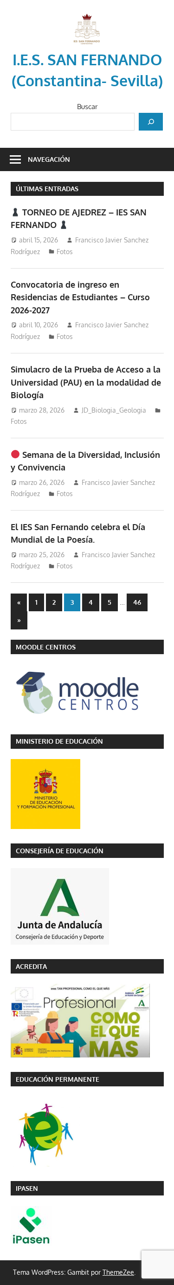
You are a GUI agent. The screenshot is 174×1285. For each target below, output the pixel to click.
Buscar (87, 106)
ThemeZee (118, 1272)
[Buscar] (151, 122)
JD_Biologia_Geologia (114, 410)
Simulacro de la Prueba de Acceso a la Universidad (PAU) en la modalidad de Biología (86, 382)
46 (137, 602)
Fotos (65, 252)
